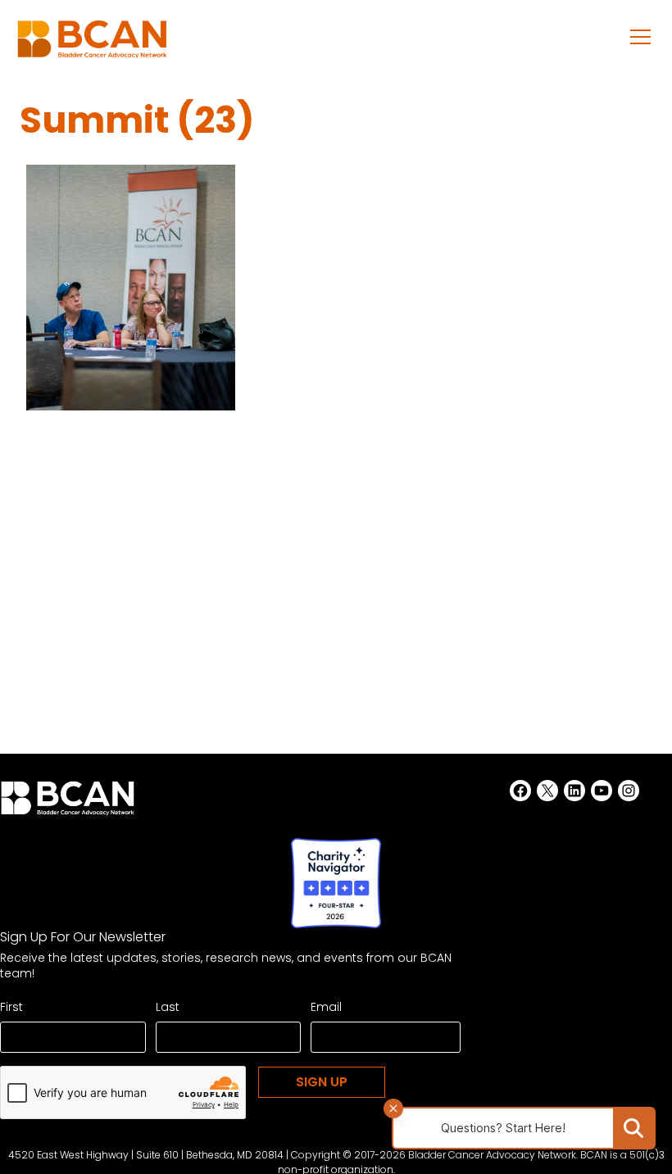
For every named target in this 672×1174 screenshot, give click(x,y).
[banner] (92, 44)
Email (326, 1007)
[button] (641, 36)
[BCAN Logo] (67, 803)
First (11, 1007)
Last (167, 1007)
